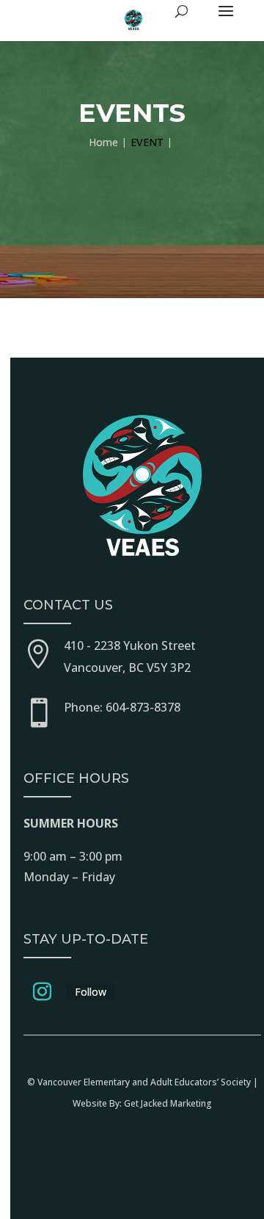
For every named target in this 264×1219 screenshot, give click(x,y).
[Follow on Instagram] (41, 992)
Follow (90, 992)
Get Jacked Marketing (168, 1103)
